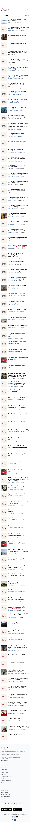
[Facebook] (5, 803)
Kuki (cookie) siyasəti (5, 796)
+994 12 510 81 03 (4, 758)
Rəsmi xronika (4, 769)
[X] (8, 803)
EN (12, 819)
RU (17, 819)
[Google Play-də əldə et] (17, 809)
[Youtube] (11, 803)
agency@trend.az (4, 760)
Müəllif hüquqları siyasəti (6, 794)
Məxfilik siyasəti (4, 792)
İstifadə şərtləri (4, 790)
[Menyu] (27, 9)
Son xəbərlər (3, 767)
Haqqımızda (3, 774)
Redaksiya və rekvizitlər (6, 776)
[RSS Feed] (21, 803)
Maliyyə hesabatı (4, 784)
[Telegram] (14, 803)
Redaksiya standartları (6, 780)
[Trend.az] (5, 9)
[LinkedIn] (17, 803)
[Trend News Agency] (5, 747)
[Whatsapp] (2, 803)
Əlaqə (2, 778)
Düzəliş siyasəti (4, 782)
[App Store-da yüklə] (6, 809)
